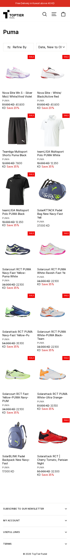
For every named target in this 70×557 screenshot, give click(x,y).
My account (11, 520)
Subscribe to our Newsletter (23, 509)
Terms (7, 544)
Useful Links (11, 532)
